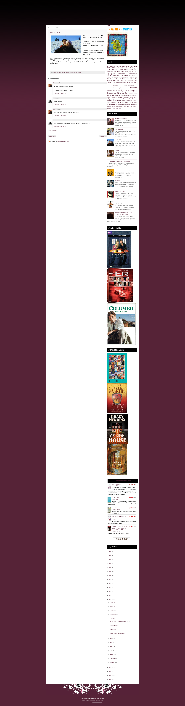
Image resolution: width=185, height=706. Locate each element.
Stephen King (111, 80)
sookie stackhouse (127, 100)
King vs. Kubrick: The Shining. (122, 170)
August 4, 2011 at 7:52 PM (60, 126)
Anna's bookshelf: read (123, 481)
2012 (110, 595)
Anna (54, 98)
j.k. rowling (115, 92)
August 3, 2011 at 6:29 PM (60, 93)
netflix (108, 95)
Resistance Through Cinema (129, 77)
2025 (110, 555)
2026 (110, 551)
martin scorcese (133, 93)
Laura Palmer (116, 75)
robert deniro (129, 97)
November (113, 606)
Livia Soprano (124, 75)
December (113, 602)
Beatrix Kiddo (117, 67)
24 (107, 66)
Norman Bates (118, 77)
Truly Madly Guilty (116, 484)
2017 (110, 587)
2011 (110, 599)
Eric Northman (115, 69)
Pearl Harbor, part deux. (121, 118)
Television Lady (90, 698)
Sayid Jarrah (125, 79)
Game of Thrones (123, 69)
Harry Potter (120, 71)
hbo (126, 90)
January (112, 662)
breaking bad (120, 85)
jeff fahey (123, 92)
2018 (110, 583)
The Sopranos (128, 80)
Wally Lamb (115, 499)
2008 (110, 675)
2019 (110, 579)
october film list (114, 95)
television (111, 104)
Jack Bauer (110, 73)
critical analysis (116, 88)
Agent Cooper (125, 66)
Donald (55, 83)
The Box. (117, 150)
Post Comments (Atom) (63, 141)
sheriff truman (117, 100)
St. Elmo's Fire (133, 78)
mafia (126, 93)
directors (56, 72)
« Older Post (103, 136)
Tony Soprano (126, 82)
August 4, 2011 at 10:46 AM (60, 115)
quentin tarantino (129, 95)
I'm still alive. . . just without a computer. (120, 621)
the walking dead (116, 106)
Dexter (108, 69)
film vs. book (116, 90)
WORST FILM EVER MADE (115, 84)
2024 (110, 559)
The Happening (119, 129)
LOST (109, 75)
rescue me (114, 97)
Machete (134, 75)
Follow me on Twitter (126, 29)
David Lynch (133, 68)
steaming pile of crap (117, 102)
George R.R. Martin (112, 71)
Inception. (117, 180)
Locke (130, 75)
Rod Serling (119, 78)
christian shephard (129, 85)
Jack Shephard (118, 73)
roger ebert (115, 99)
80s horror (118, 66)
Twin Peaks (134, 82)
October (112, 610)
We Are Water (115, 497)
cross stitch (125, 88)
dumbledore (109, 90)
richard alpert (122, 97)
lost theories (120, 93)
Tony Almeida (118, 82)
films (67, 72)
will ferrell (113, 108)
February (112, 658)
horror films (131, 90)
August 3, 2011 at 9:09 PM (60, 104)
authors (125, 84)
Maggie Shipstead (117, 509)
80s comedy (112, 66)
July (111, 638)
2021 (110, 571)
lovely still (70, 72)
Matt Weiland (116, 519)
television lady (126, 104)
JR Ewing (134, 71)
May (111, 646)
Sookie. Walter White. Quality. (117, 633)
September (113, 614)
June (111, 642)
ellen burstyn (62, 72)
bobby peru (110, 85)
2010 (110, 667)
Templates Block (99, 700)
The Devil (120, 80)
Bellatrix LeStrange (125, 67)
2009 (110, 671)
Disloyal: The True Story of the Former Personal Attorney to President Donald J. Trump (119, 528)
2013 (110, 591)
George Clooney (132, 69)
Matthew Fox (110, 77)
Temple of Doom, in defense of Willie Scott (119, 161)
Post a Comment (52, 130)
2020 (110, 575)
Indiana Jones (128, 71)
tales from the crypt (131, 102)
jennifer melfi (129, 92)
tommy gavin (123, 106)
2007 (110, 679)
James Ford (127, 73)
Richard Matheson (111, 78)
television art (119, 104)
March (112, 654)
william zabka (118, 108)
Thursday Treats (114, 625)
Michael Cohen (116, 531)
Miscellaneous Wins (120, 191)
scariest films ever (123, 99)
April (111, 650)
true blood (129, 106)
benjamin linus (133, 84)
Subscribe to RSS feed (114, 29)
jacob (119, 92)
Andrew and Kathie (97, 702)
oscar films (122, 95)
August (112, 618)
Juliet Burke (134, 73)
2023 (110, 563)
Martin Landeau (77, 72)
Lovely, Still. (55, 32)
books (115, 85)
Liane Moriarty (116, 485)
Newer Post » (52, 136)
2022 (110, 567)
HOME (108, 26)
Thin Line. (117, 202)
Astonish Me (115, 508)
